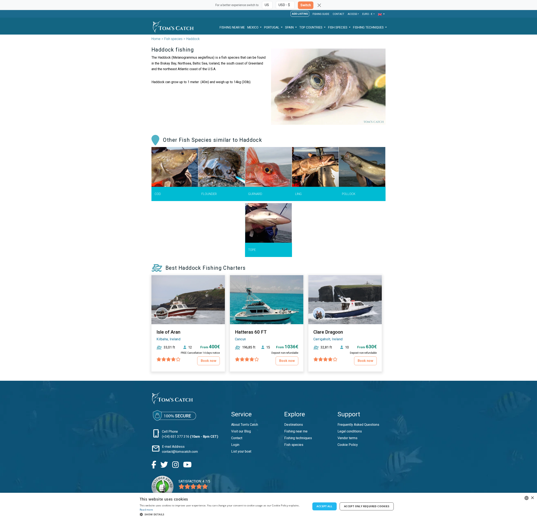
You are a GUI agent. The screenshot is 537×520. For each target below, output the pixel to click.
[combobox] (526, 498)
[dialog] (268, 506)
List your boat (241, 451)
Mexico (253, 27)
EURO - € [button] (367, 14)
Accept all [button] (324, 506)
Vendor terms (347, 438)
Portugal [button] (272, 27)
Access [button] (352, 14)
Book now (208, 361)
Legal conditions (350, 431)
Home (155, 39)
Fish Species (338, 27)
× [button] (532, 497)
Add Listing (300, 13)
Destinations (293, 425)
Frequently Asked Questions (358, 425)
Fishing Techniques (369, 27)
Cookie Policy (348, 445)
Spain (290, 27)
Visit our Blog (241, 431)
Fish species (173, 39)
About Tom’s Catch (244, 425)
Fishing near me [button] (232, 27)
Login (235, 445)
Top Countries (311, 27)
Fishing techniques (298, 438)
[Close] (319, 5)
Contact (338, 14)
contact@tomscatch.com (180, 452)
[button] (381, 14)
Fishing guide (321, 14)
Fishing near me (296, 431)
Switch (305, 5)
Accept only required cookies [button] (366, 506)
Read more (146, 509)
